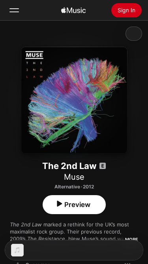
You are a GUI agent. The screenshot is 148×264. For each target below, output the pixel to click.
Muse (74, 177)
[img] (73, 10)
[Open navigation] (14, 10)
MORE (131, 239)
